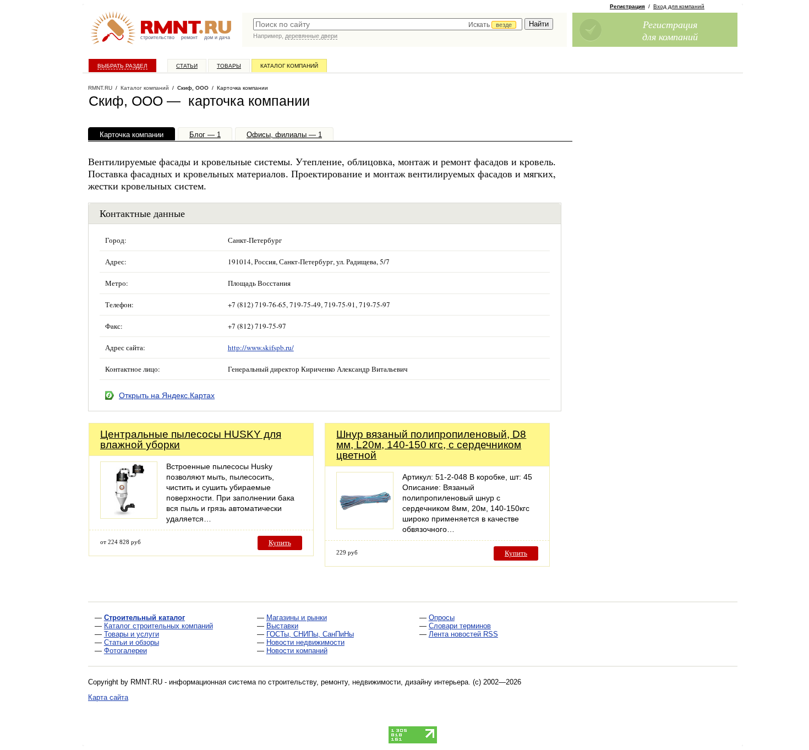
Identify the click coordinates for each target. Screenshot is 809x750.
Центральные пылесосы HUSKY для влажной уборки (190, 439)
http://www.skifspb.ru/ (261, 347)
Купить (280, 543)
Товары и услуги (131, 634)
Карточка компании (131, 135)
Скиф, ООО (193, 88)
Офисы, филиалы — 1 (284, 135)
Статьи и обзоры (131, 642)
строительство (157, 37)
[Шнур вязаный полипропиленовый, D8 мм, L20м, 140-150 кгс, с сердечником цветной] (365, 526)
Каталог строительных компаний (158, 626)
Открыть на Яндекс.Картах (167, 395)
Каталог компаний (289, 66)
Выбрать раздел (122, 66)
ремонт (189, 37)
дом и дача (217, 37)
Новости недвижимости (305, 642)
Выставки (282, 626)
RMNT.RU (100, 88)
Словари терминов (460, 626)
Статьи (187, 66)
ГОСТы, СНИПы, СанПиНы (310, 634)
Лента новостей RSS (463, 634)
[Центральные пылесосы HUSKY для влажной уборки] (129, 516)
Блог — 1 (205, 135)
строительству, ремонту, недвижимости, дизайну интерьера (368, 682)
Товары (229, 66)
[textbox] (387, 24)
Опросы (442, 617)
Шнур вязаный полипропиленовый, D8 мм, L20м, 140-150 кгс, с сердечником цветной (431, 444)
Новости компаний (296, 650)
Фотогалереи (125, 650)
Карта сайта (108, 697)
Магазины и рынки (296, 617)
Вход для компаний (678, 6)
